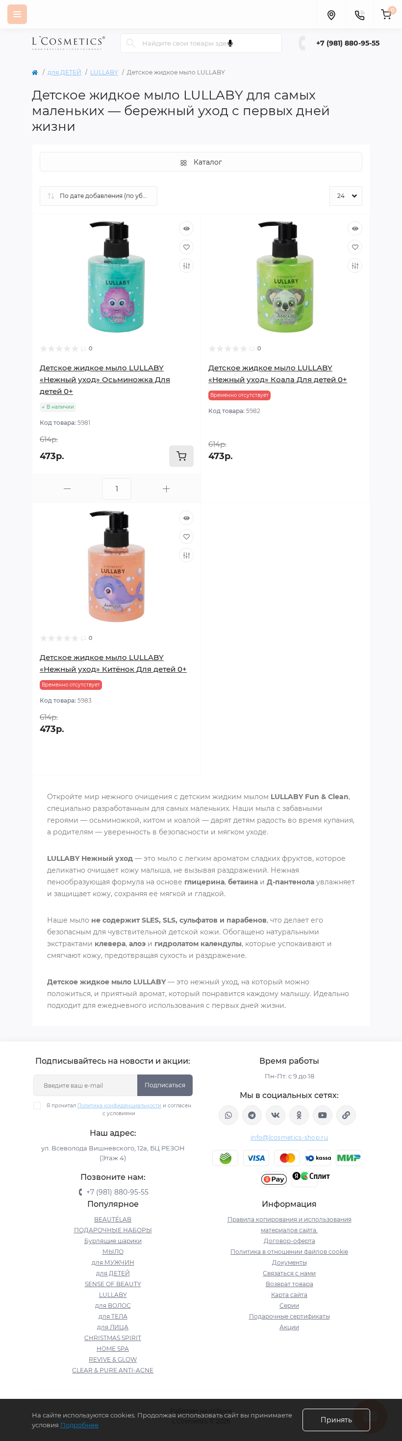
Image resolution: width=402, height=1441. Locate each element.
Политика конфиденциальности (119, 1105)
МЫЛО (113, 1251)
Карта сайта (289, 1294)
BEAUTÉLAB (112, 1219)
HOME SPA (113, 1348)
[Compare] (186, 265)
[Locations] (331, 14)
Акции (289, 1327)
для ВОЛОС (113, 1305)
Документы (289, 1262)
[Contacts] (359, 14)
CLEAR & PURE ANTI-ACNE (112, 1370)
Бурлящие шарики (113, 1241)
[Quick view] (186, 228)
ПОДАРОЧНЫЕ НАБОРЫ (113, 1230)
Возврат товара (289, 1284)
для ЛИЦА (112, 1327)
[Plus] (166, 489)
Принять (336, 1420)
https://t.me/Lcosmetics (252, 1115)
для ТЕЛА (113, 1316)
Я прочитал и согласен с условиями (119, 1109)
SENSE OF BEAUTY (113, 1284)
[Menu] (17, 14)
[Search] (131, 43)
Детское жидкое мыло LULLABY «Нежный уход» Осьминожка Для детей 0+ (105, 379)
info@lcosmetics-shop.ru (289, 1137)
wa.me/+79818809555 (228, 1115)
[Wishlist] (186, 247)
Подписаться (165, 1085)
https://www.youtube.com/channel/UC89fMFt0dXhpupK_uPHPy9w (322, 1115)
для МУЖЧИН (113, 1262)
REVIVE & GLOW (113, 1359)
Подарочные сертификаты (289, 1316)
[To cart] (181, 456)
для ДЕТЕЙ (64, 72)
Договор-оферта (289, 1241)
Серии (289, 1305)
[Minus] (67, 489)
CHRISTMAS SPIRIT (112, 1338)
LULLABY (104, 72)
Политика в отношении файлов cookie (289, 1251)
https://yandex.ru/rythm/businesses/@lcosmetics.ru (346, 1115)
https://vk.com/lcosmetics (275, 1115)
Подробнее (79, 1425)
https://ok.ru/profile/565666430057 (299, 1115)
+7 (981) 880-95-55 (347, 43)
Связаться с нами (289, 1273)
